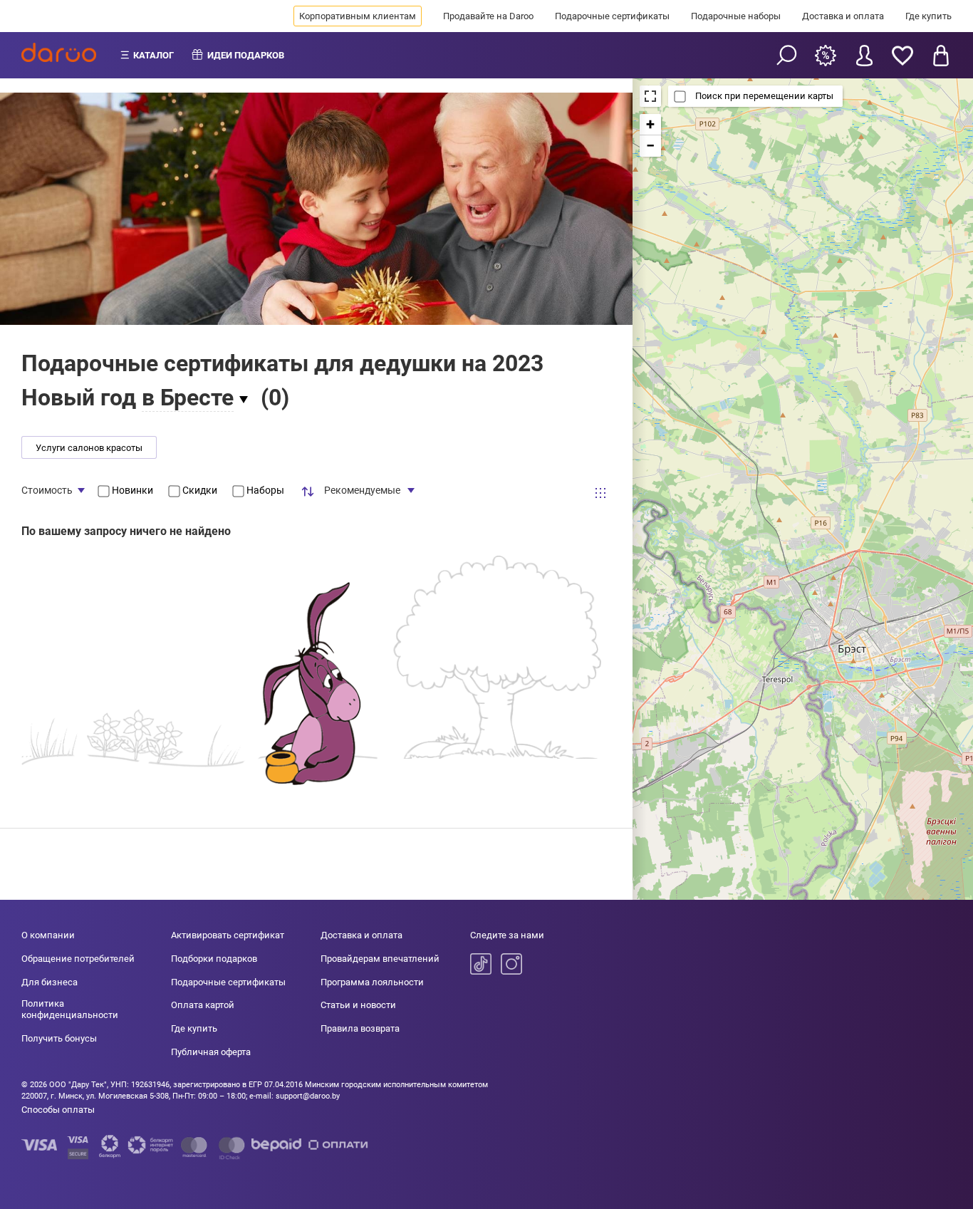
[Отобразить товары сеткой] (600, 493)
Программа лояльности (372, 982)
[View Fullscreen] (650, 96)
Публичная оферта (211, 1052)
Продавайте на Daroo (488, 16)
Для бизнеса (49, 982)
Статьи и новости (358, 1005)
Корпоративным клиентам (357, 16)
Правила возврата (360, 1028)
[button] (650, 124)
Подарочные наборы (736, 16)
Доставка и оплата (843, 16)
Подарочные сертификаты (612, 16)
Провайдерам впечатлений (380, 958)
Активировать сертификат (227, 935)
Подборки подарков (214, 958)
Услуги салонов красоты (89, 447)
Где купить (928, 16)
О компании (48, 935)
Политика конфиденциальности (69, 1009)
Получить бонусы (59, 1038)
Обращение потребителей (78, 958)
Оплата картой (202, 1005)
